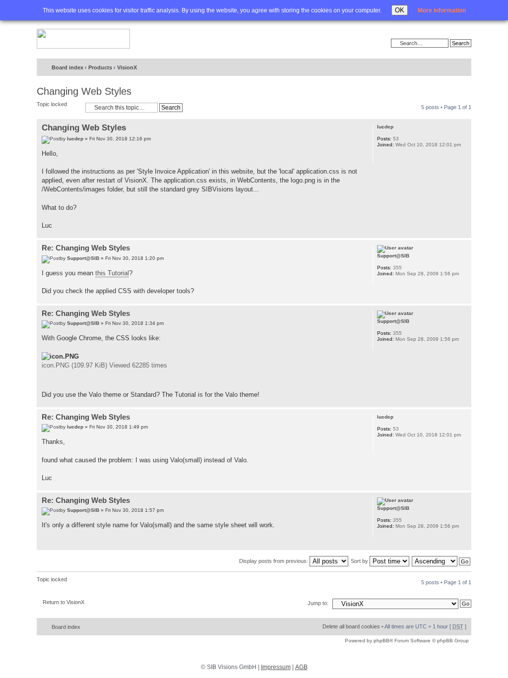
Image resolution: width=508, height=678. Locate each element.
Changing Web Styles (84, 91)
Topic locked (52, 104)
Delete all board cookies (351, 626)
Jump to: (318, 603)
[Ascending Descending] (441, 561)
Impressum (276, 667)
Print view (428, 67)
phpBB (381, 640)
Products (100, 67)
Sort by (360, 561)
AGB (301, 667)
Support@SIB (83, 258)
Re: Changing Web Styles (86, 248)
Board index (67, 67)
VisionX (127, 67)
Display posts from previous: (274, 561)
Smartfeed (462, 67)
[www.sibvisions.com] (83, 39)
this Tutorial (112, 273)
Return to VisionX (63, 602)
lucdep (75, 138)
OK (399, 10)
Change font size (443, 67)
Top (463, 233)
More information (442, 10)
